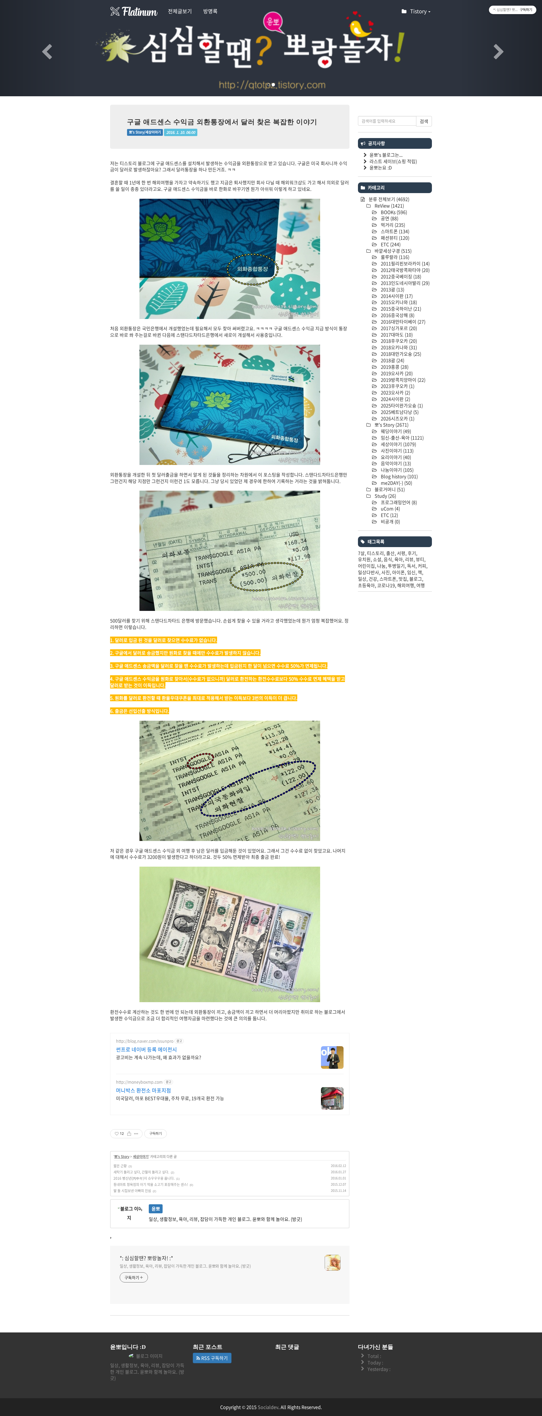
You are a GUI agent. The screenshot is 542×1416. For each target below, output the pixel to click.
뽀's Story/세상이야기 (145, 132)
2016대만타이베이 (402, 321)
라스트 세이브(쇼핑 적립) (393, 161)
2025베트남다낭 (399, 411)
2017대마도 (396, 334)
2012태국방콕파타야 (405, 269)
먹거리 (392, 224)
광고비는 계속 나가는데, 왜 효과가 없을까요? (158, 1057)
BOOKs (393, 212)
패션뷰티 (394, 237)
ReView (388, 205)
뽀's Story (121, 1156)
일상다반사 (368, 572)
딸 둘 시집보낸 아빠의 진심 (132, 1190)
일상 (362, 578)
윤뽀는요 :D (381, 167)
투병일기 (396, 565)
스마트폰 (394, 231)
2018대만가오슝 (400, 353)
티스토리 (375, 553)
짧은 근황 (120, 1165)
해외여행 (405, 585)
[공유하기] (129, 1133)
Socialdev (268, 1407)
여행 (420, 585)
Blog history (399, 476)
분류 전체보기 (388, 199)
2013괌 (392, 289)
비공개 (390, 521)
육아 (398, 559)
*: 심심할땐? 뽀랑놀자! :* (146, 1258)
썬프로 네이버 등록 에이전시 (146, 1049)
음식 (388, 559)
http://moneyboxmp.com (139, 1082)
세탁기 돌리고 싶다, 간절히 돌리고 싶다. (141, 1172)
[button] (40, 48)
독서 (411, 565)
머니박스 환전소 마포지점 (143, 1090)
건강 (373, 578)
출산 (390, 553)
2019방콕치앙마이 (402, 379)
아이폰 (398, 572)
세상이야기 (140, 1156)
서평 (401, 553)
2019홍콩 (394, 366)
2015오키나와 (398, 302)
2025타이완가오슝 (401, 405)
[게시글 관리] (136, 1133)
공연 (389, 218)
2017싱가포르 (398, 328)
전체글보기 (180, 11)
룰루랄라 (394, 257)
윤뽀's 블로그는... (386, 154)
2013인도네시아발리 (405, 282)
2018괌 (392, 360)
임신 (411, 572)
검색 (424, 121)
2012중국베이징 (400, 276)
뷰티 (420, 559)
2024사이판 (395, 398)
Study (384, 495)
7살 (361, 553)
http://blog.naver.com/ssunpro (144, 1041)
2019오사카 (396, 373)
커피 (422, 565)
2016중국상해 (397, 315)
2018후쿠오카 (398, 340)
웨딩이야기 (395, 431)
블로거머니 (389, 489)
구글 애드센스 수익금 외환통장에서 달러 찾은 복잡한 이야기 (222, 122)
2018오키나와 (398, 347)
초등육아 (366, 585)
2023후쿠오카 (397, 386)
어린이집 (366, 565)
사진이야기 (397, 450)
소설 (377, 559)
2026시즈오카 (397, 418)
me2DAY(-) (396, 482)
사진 (385, 572)
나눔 (381, 565)
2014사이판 (396, 295)
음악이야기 (395, 463)
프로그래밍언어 (398, 502)
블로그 (415, 578)
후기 (412, 553)
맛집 (403, 578)
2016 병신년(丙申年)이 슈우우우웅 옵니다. (143, 1178)
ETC (390, 244)
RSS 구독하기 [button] (214, 1357)
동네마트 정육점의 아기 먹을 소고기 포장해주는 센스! (150, 1184)
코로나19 (386, 585)
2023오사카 (395, 392)
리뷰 (409, 559)
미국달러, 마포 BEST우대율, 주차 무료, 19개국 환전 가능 (170, 1098)
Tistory (419, 11)
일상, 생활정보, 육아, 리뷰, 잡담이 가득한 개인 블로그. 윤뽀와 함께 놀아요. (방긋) (185, 1266)
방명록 (210, 11)
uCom (390, 508)
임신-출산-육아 (402, 437)
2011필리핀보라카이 (405, 263)
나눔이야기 (397, 469)
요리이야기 (395, 457)
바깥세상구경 (392, 250)
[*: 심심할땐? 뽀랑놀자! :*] (134, 11)
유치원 (364, 559)
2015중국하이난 (400, 308)
